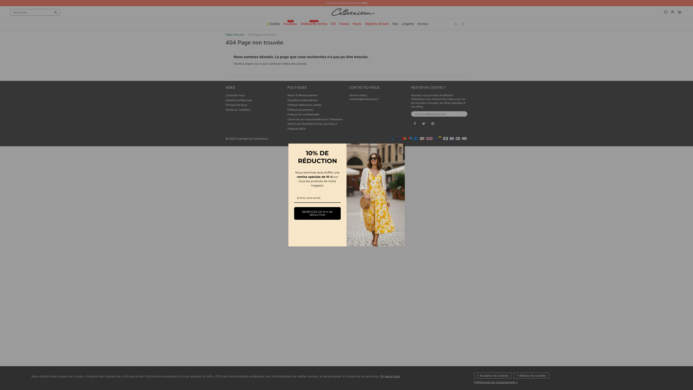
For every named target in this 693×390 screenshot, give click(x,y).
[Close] (400, 148)
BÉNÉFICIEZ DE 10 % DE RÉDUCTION (317, 213)
